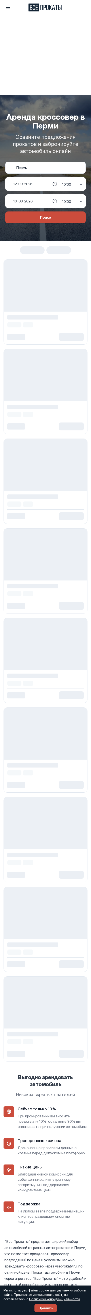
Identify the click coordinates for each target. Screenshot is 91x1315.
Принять (46, 1308)
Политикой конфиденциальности (54, 1299)
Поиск (45, 217)
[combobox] (49, 167)
